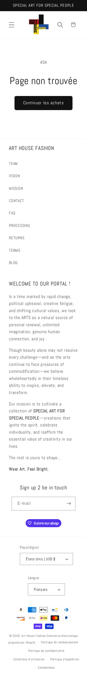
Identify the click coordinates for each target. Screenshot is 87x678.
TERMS (14, 250)
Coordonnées (46, 667)
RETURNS (16, 237)
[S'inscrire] (68, 503)
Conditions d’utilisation (29, 659)
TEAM (13, 163)
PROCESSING (19, 225)
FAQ (12, 212)
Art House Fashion (33, 636)
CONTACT (16, 200)
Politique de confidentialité (46, 651)
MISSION (16, 188)
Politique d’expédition (64, 659)
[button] (11, 24)
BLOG (13, 262)
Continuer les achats (43, 103)
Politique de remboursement (60, 642)
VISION (14, 175)
